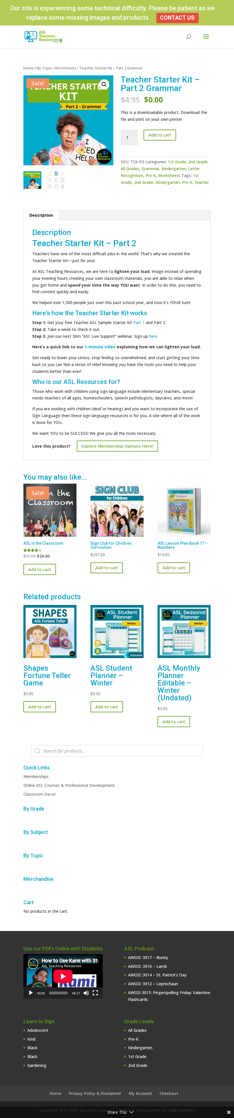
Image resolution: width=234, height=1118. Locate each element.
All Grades (130, 168)
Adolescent (37, 1030)
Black (32, 1047)
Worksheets (65, 68)
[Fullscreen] (95, 993)
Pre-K (151, 175)
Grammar (150, 168)
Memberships (36, 776)
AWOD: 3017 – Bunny (148, 957)
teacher (202, 182)
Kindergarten (174, 168)
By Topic (44, 68)
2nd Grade (197, 161)
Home (28, 68)
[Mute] (86, 993)
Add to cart (159, 135)
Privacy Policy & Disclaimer (95, 1093)
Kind (31, 1039)
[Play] (31, 993)
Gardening (37, 1065)
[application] (63, 976)
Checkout (169, 1093)
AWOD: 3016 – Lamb (147, 966)
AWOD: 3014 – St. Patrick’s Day (157, 975)
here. (153, 336)
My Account (140, 1093)
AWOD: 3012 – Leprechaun (153, 983)
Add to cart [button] (39, 569)
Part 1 (139, 322)
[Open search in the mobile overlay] (117, 751)
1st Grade (177, 161)
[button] (104, 84)
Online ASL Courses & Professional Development (69, 785)
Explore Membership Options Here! (117, 446)
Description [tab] (41, 215)
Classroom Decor (39, 794)
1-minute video (100, 346)
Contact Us (177, 18)
